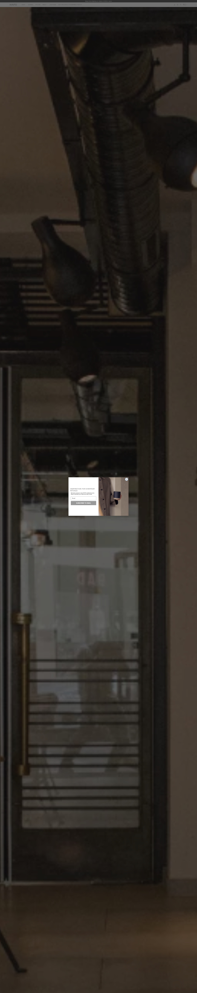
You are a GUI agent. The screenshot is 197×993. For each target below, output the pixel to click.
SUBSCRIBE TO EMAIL (83, 503)
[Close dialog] (126, 479)
